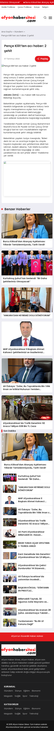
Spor (25, 695)
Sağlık (17, 695)
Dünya (18, 690)
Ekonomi (36, 690)
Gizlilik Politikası (8, 7)
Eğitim (27, 690)
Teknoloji (33, 695)
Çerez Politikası (25, 7)
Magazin (8, 695)
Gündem (8, 690)
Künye (37, 7)
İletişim (45, 7)
